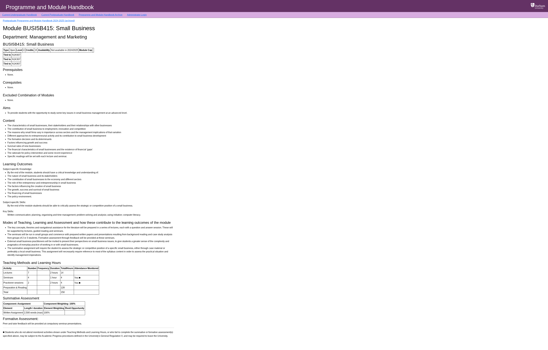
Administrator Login (137, 15)
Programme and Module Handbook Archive (100, 15)
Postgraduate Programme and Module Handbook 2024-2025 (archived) (39, 20)
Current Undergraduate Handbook (19, 15)
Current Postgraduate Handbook (57, 15)
